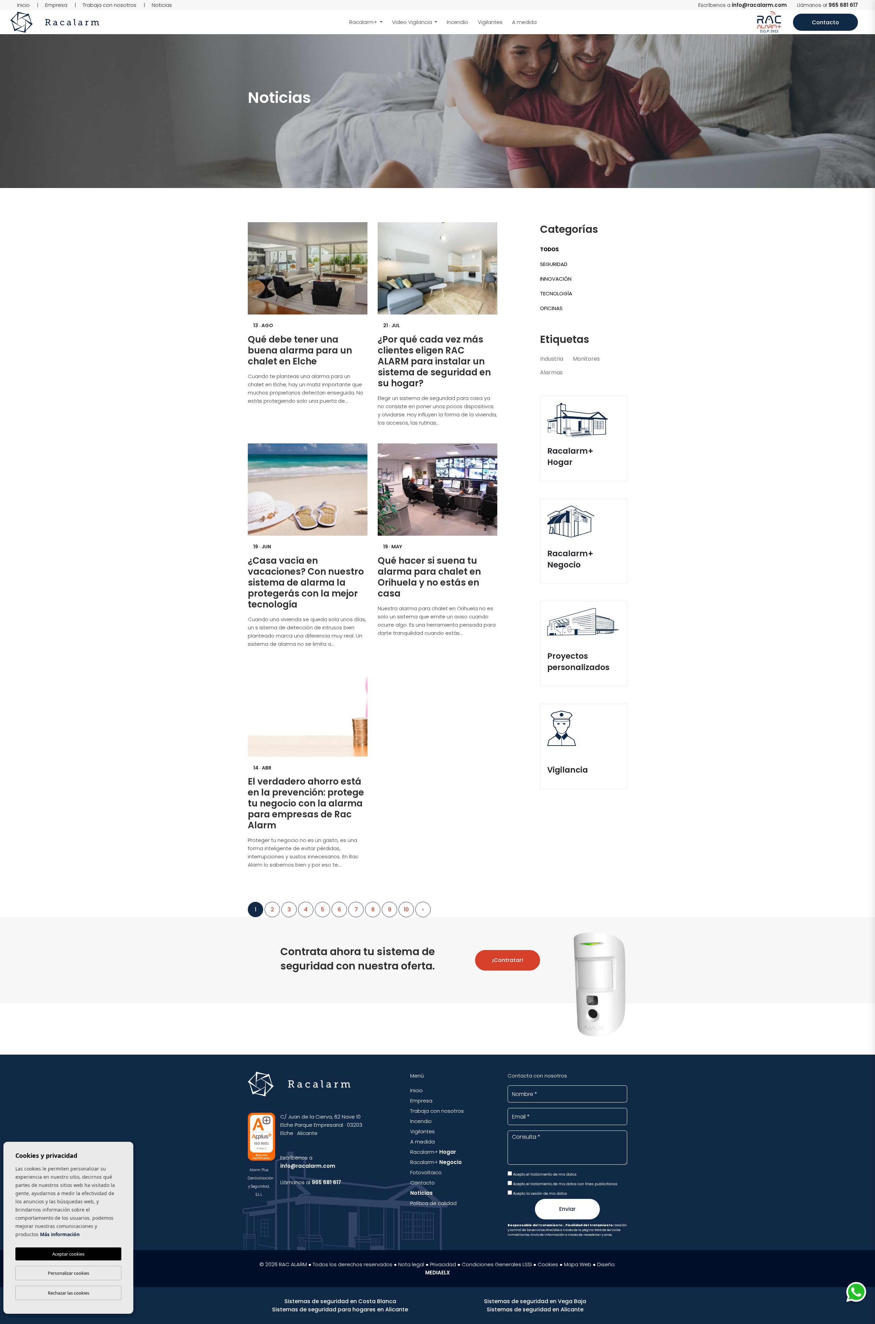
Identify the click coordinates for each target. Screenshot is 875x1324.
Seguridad (553, 264)
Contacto (825, 22)
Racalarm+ (433, 1151)
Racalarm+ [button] (363, 22)
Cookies (548, 1264)
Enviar (567, 1209)
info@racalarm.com (759, 5)
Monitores (586, 359)
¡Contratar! (507, 960)
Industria (551, 359)
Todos (549, 249)
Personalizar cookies (68, 1273)
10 (406, 909)
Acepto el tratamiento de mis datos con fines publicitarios (564, 1184)
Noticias (162, 5)
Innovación (555, 278)
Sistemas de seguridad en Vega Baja (535, 1301)
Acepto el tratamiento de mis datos (544, 1174)
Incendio (457, 22)
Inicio (23, 5)
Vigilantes (490, 22)
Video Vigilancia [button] (412, 22)
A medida (524, 22)
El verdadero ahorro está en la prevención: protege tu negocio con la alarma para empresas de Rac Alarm (306, 803)
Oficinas (551, 308)
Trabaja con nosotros (109, 5)
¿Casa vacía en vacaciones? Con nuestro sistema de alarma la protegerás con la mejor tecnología (306, 582)
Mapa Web (577, 1264)
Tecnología (556, 293)
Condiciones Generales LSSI (497, 1264)
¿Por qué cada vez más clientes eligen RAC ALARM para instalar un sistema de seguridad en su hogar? (434, 361)
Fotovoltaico (426, 1172)
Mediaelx (437, 1272)
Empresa (56, 5)
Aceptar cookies (68, 1254)
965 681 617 (843, 5)
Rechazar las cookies (68, 1293)
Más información (60, 1234)
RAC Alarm (54, 22)
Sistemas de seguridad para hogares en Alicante (340, 1309)
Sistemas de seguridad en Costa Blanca (340, 1301)
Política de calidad (433, 1203)
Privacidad (443, 1264)
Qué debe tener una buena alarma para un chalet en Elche (300, 350)
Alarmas (551, 372)
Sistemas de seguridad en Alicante (535, 1309)
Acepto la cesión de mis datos (539, 1193)
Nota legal (411, 1264)
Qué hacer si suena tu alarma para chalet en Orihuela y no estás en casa (429, 577)
